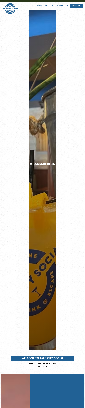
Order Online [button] (76, 5)
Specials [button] (51, 5)
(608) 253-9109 (56, 1)
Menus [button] (45, 5)
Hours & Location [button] (37, 5)
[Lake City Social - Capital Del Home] (10, 8)
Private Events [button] (59, 5)
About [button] (66, 5)
